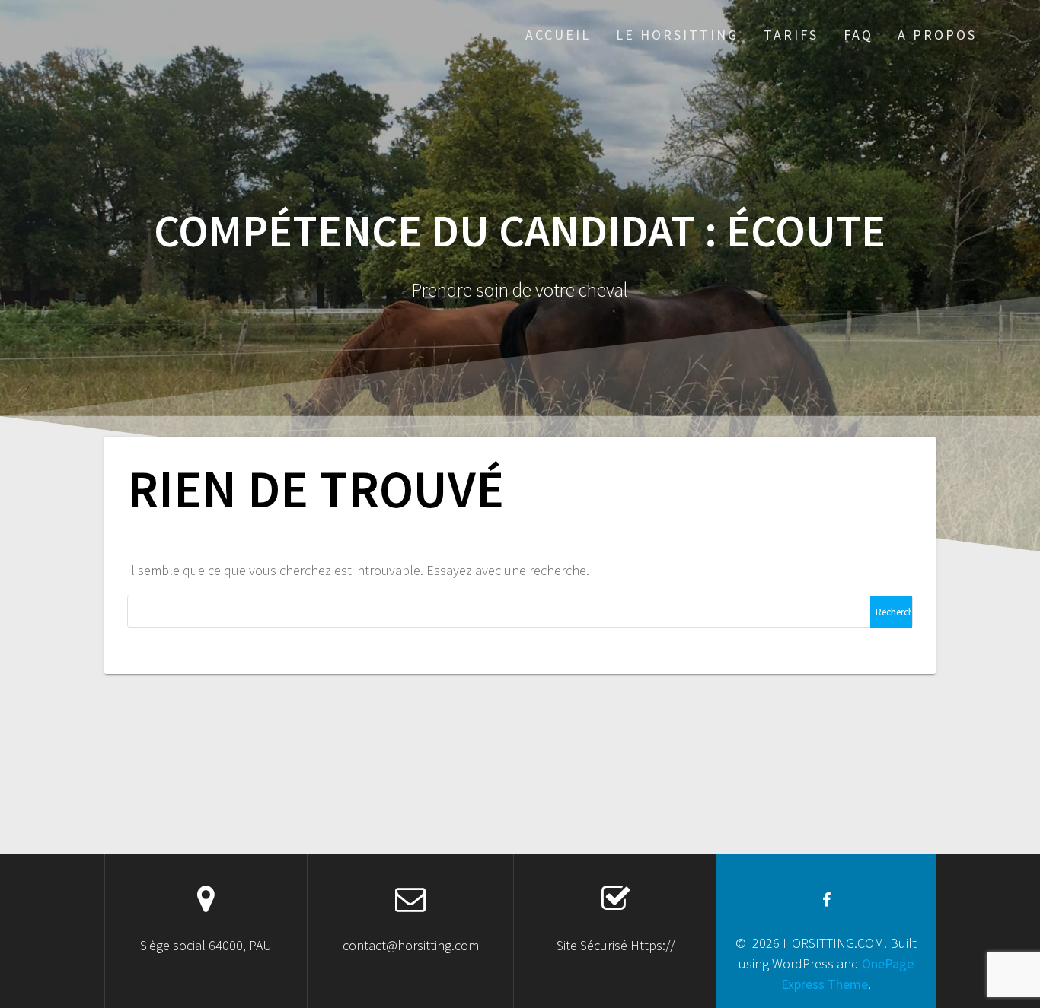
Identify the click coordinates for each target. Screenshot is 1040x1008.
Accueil (558, 34)
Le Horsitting (677, 34)
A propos (937, 34)
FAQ (858, 34)
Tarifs (791, 34)
